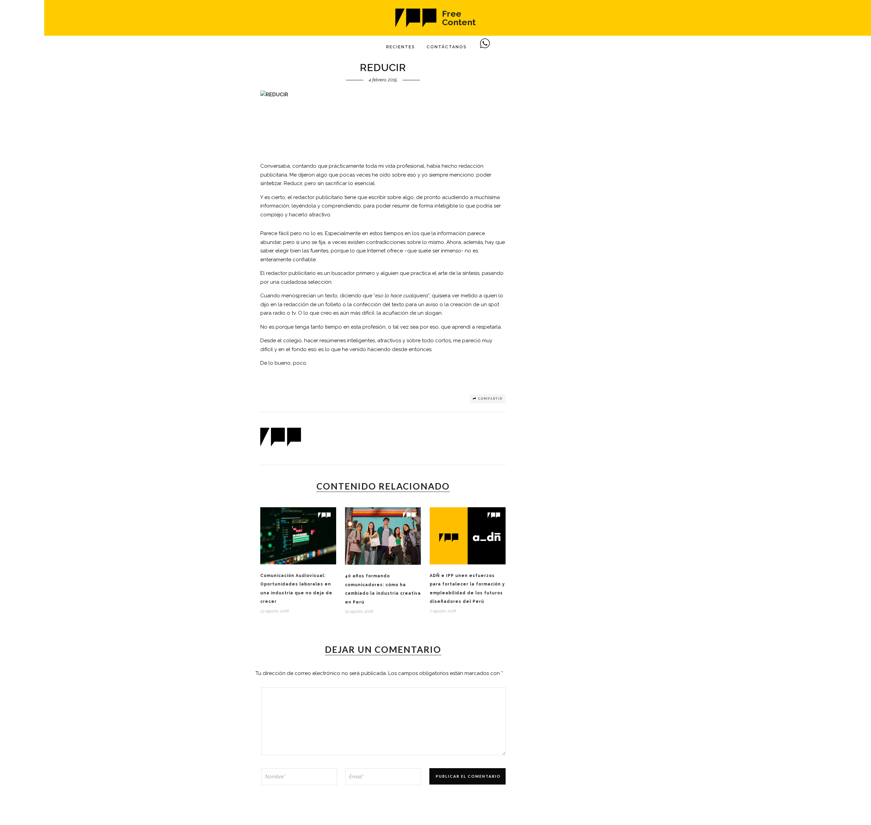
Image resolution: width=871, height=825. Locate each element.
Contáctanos (447, 47)
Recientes (400, 47)
